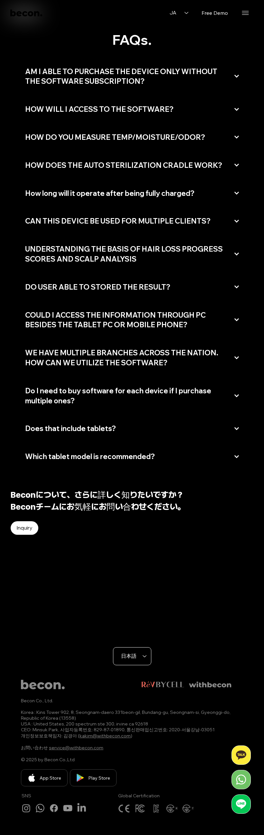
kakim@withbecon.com (105, 736)
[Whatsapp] (40, 808)
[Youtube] (67, 808)
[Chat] (241, 755)
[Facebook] (54, 808)
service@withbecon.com (76, 748)
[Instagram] (26, 808)
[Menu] (245, 13)
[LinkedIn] (81, 808)
